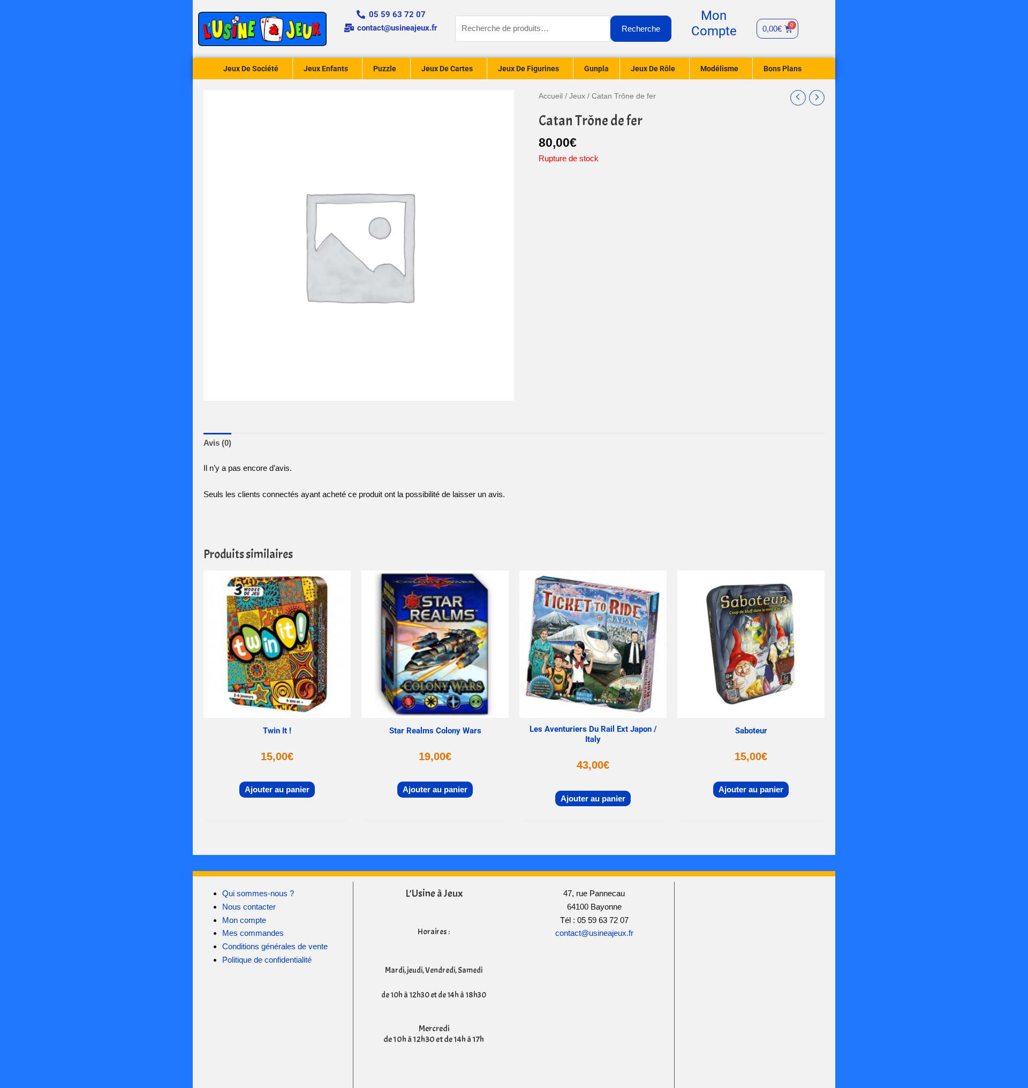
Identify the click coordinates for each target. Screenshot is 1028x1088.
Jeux (577, 96)
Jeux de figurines (528, 68)
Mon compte (244, 920)
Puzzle (384, 68)
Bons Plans (783, 68)
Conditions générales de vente (275, 946)
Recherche (641, 28)
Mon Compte (714, 23)
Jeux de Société (250, 68)
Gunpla (596, 68)
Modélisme (719, 68)
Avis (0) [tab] (217, 442)
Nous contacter (249, 906)
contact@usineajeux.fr (594, 932)
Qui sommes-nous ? (258, 893)
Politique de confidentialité (267, 959)
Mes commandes (253, 932)
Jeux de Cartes (447, 68)
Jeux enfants (326, 68)
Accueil (551, 96)
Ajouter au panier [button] (277, 789)
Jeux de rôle (653, 68)
